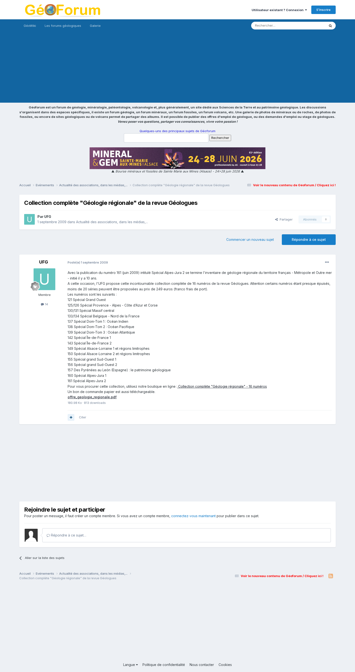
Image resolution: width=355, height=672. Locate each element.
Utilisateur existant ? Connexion (278, 10)
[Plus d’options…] (327, 262)
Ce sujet (313, 25)
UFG (47, 216)
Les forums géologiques (63, 26)
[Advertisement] (177, 69)
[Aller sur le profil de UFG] (29, 219)
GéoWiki (30, 26)
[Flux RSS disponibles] (331, 576)
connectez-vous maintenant (193, 516)
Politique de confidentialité (163, 665)
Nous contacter (202, 665)
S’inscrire (323, 10)
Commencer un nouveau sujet (250, 239)
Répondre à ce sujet (309, 239)
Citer (82, 417)
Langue (129, 665)
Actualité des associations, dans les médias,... (112, 222)
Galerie (95, 26)
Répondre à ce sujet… (68, 535)
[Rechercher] (330, 25)
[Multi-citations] (71, 417)
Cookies (225, 665)
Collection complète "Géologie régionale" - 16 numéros (222, 386)
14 (46, 304)
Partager (285, 219)
